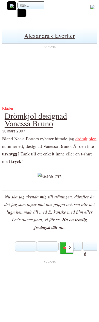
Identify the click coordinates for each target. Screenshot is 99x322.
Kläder (8, 108)
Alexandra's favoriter (49, 36)
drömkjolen (85, 138)
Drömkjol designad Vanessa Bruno (36, 119)
